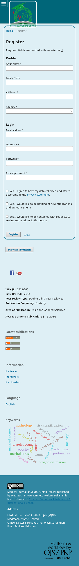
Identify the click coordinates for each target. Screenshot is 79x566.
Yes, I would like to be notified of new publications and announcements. (39, 205)
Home (9, 30)
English (10, 404)
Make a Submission (19, 249)
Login (27, 234)
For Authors (12, 376)
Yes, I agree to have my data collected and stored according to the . (38, 192)
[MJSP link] (12, 273)
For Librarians (13, 382)
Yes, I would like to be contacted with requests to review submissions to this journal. (38, 218)
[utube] (19, 273)
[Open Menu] (3, 3)
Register (13, 234)
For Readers (12, 371)
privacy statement (38, 194)
